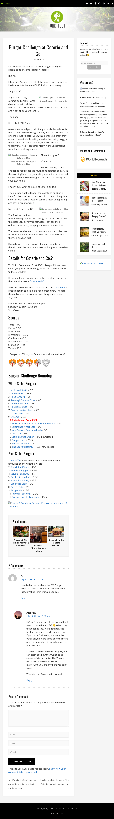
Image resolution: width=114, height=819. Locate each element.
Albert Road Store (20, 467)
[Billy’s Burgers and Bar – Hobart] (84, 201)
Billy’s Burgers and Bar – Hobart (99, 199)
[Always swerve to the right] (84, 247)
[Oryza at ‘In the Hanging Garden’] (84, 216)
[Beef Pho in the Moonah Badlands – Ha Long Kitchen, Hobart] (84, 186)
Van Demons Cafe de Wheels (27, 430)
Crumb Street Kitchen (23, 436)
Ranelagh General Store (23, 400)
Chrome (15, 416)
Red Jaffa (15, 460)
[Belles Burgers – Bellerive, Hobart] (84, 232)
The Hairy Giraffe (20, 403)
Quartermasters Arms (22, 410)
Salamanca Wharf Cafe (23, 426)
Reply (24, 598)
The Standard (18, 396)
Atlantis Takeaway (21, 493)
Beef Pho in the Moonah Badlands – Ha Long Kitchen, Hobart (99, 187)
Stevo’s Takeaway (20, 473)
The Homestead (19, 406)
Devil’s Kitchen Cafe (21, 477)
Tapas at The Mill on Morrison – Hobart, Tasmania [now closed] (21, 545)
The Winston (17, 393)
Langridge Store (19, 483)
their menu (59, 287)
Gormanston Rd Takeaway (25, 497)
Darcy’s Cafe (17, 487)
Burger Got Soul (20, 443)
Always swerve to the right (98, 245)
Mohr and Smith (19, 390)
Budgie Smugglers (20, 470)
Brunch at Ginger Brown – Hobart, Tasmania (38, 549)
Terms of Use (55, 808)
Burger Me (16, 490)
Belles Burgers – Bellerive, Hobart (98, 230)
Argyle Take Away (20, 480)
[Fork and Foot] (57, 19)
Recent (94, 175)
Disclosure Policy (70, 808)
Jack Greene (17, 413)
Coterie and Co (37, 281)
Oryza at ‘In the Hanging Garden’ (56, 543)
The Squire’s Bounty (22, 446)
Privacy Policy (42, 808)
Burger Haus (19, 440)
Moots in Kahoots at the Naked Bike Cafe (33, 423)
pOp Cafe (17, 433)
